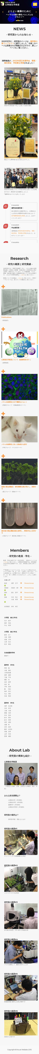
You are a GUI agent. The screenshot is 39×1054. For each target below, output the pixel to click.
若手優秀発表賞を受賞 (18, 216)
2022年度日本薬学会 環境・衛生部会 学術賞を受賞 (20, 62)
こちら (23, 275)
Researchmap (29, 583)
